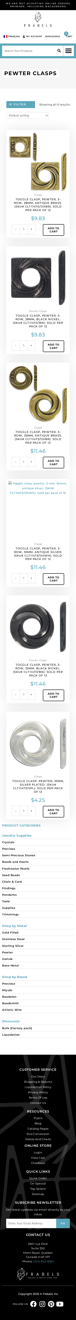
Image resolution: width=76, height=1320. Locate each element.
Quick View (38, 188)
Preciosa (8, 848)
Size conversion (38, 1134)
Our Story (38, 1076)
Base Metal (10, 965)
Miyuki (7, 990)
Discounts (11, 1021)
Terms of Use (38, 1097)
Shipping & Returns (38, 1081)
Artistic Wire (12, 1009)
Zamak (7, 959)
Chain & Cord (12, 881)
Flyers (38, 1118)
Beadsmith (10, 1003)
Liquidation (11, 1034)
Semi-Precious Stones (18, 855)
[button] (68, 51)
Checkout (38, 1163)
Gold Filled (10, 932)
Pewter (7, 952)
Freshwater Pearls (16, 868)
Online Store (38, 1146)
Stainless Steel (13, 939)
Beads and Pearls (15, 861)
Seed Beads (11, 875)
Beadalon (9, 996)
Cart (68, 35)
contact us (38, 1235)
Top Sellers (38, 1188)
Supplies (8, 907)
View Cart (38, 1157)
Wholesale (52, 36)
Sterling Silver (13, 945)
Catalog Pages (37, 1128)
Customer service (38, 1070)
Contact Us (38, 1103)
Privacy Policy (38, 1092)
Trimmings (10, 914)
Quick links (38, 1172)
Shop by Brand (14, 977)
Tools (6, 901)
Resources (38, 1111)
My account (34, 36)
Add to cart (53, 230)
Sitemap (38, 1194)
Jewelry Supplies (16, 835)
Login (38, 1152)
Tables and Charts (38, 1139)
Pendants (9, 894)
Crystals (8, 842)
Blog (38, 1123)
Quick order (38, 1178)
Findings (8, 888)
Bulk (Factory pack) (17, 1028)
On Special (38, 1183)
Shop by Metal (14, 926)
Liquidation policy (38, 1087)
